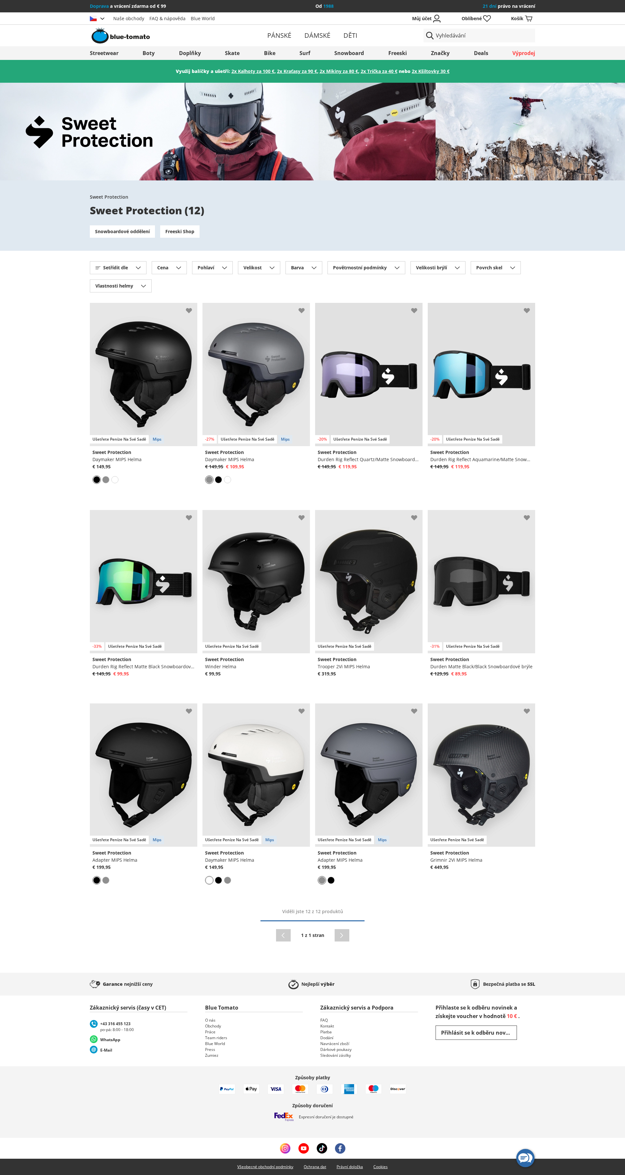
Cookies (380, 1166)
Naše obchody (128, 18)
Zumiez (211, 1055)
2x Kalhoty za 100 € (252, 71)
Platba (326, 1032)
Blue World (203, 18)
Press (210, 1049)
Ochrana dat (315, 1166)
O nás (210, 1020)
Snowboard (349, 53)
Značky (440, 53)
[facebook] (340, 1148)
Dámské (317, 35)
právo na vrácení (509, 6)
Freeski (397, 53)
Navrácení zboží (334, 1043)
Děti (350, 35)
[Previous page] (283, 935)
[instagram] (285, 1148)
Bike (269, 53)
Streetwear (104, 53)
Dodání (326, 1038)
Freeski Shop (179, 231)
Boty (149, 53)
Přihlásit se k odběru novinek (479, 1032)
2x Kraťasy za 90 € (297, 71)
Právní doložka (350, 1166)
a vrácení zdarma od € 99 (128, 6)
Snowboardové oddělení (122, 231)
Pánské (279, 35)
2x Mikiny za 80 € (339, 71)
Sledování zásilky (335, 1055)
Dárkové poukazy (336, 1049)
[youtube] (303, 1148)
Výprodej (523, 53)
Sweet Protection (109, 197)
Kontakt (327, 1026)
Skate (232, 53)
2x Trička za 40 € (379, 71)
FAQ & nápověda (167, 18)
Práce (210, 1032)
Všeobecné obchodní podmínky (265, 1166)
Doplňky (190, 53)
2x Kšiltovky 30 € (431, 71)
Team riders (216, 1038)
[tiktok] (322, 1148)
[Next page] (342, 935)
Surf (304, 53)
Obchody (213, 1026)
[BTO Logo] (162, 35)
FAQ (324, 1020)
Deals (481, 53)
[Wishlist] (192, 308)
